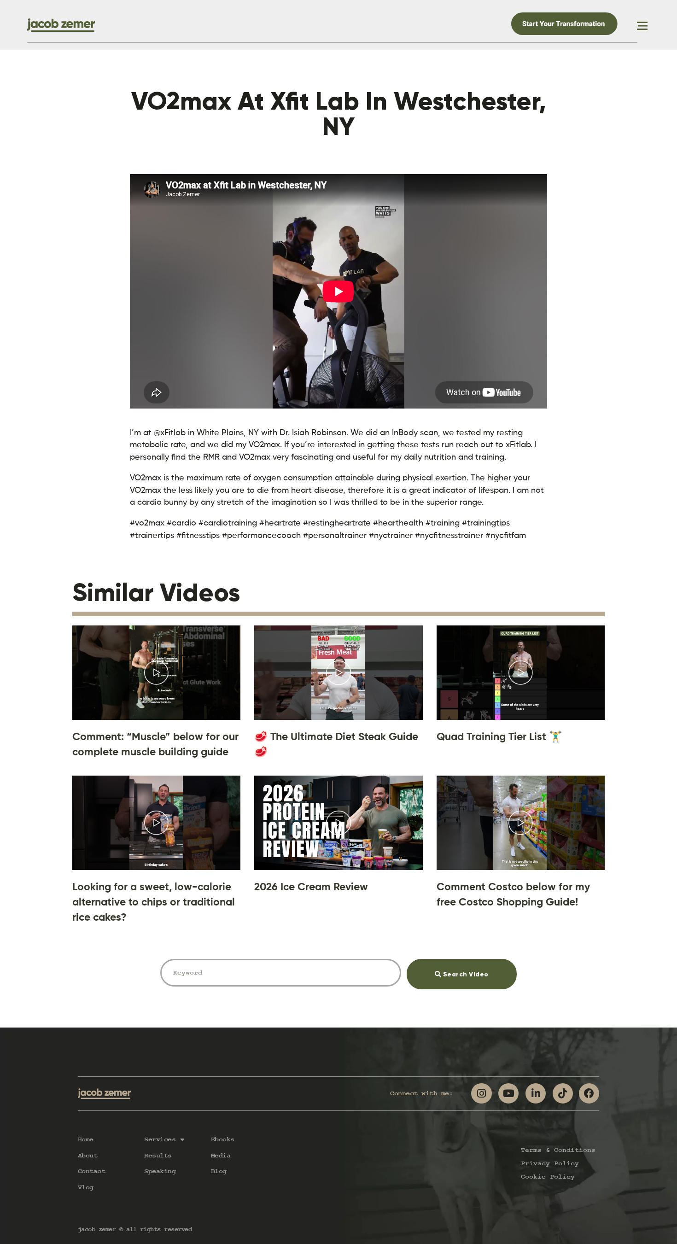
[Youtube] (508, 1093)
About (88, 1155)
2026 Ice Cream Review (311, 886)
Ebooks (222, 1139)
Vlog (85, 1187)
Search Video (477, 968)
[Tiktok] (563, 1093)
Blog (219, 1171)
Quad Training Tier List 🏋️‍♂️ (499, 736)
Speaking (159, 1171)
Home (85, 1139)
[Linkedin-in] (535, 1093)
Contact (91, 1171)
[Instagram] (481, 1093)
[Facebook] (589, 1093)
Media (221, 1155)
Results (158, 1155)
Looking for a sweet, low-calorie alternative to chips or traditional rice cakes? (153, 902)
